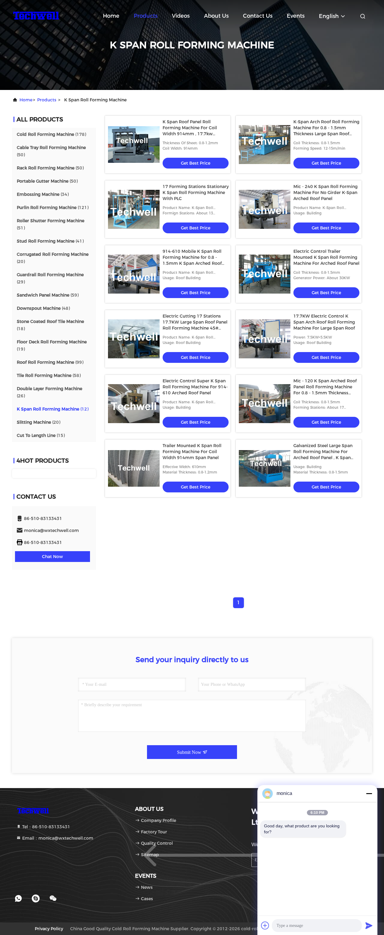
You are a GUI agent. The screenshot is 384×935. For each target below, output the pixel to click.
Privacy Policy (49, 928)
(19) (52, 345)
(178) (51, 134)
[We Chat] (53, 898)
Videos (181, 16)
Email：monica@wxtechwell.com (57, 838)
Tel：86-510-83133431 (45, 826)
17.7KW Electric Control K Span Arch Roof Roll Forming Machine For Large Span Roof (324, 322)
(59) (48, 295)
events (295, 16)
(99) (50, 362)
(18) (50, 325)
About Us (216, 16)
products (46, 100)
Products (146, 16)
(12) (52, 409)
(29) (50, 278)
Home (111, 16)
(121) (52, 207)
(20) (52, 258)
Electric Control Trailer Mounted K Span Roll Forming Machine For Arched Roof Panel (326, 257)
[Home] (36, 15)
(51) (50, 224)
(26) (49, 392)
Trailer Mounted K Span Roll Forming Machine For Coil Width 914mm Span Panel (192, 451)
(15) (41, 435)
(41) (50, 241)
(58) (49, 375)
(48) (43, 308)
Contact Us (257, 16)
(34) (43, 194)
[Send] (369, 925)
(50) (51, 151)
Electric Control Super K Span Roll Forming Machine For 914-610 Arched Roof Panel (195, 387)
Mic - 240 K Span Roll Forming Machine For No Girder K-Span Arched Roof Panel (325, 192)
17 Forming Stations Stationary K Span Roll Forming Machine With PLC (196, 192)
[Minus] (369, 793)
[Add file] (265, 925)
